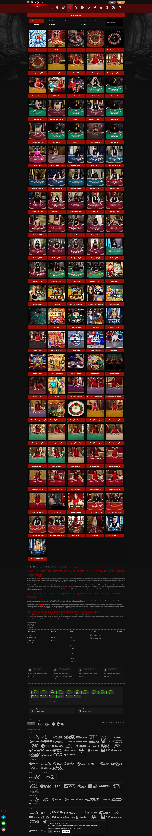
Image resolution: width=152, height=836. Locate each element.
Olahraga (88, 10)
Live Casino (69, 10)
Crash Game (95, 10)
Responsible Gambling (32, 637)
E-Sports (114, 10)
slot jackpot (35, 614)
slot (66, 586)
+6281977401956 (97, 635)
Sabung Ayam (120, 10)
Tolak (50, 831)
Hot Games (57, 10)
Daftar (121, 2)
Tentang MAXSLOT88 (32, 635)
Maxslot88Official (97, 638)
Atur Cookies (57, 831)
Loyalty (53, 637)
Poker (107, 10)
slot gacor (38, 578)
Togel (82, 10)
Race (76, 10)
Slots (63, 10)
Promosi (53, 635)
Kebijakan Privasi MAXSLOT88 (65, 828)
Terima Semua (66, 831)
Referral (53, 640)
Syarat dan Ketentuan (32, 643)
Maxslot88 (41, 604)
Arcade (101, 10)
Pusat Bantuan (30, 640)
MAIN (38, 38)
